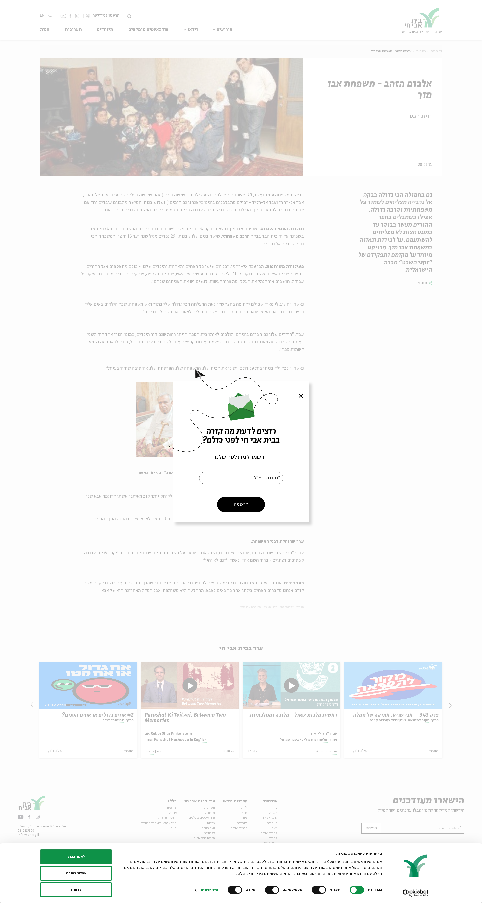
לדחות (76, 889)
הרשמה (241, 504)
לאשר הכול (76, 857)
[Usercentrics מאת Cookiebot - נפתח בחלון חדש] (416, 893)
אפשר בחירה (76, 873)
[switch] (320, 890)
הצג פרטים (209, 890)
